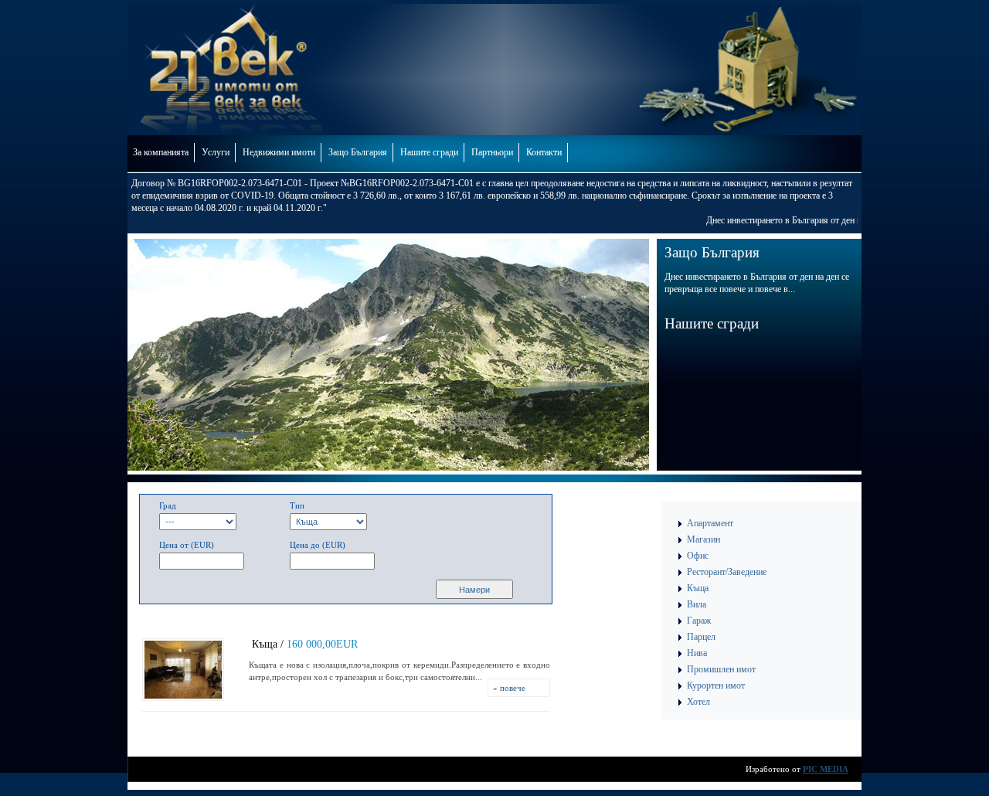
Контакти (544, 152)
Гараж (699, 620)
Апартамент (710, 523)
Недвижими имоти (279, 152)
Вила (696, 604)
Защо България (357, 152)
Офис (698, 555)
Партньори (492, 152)
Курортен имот (716, 685)
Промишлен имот (721, 669)
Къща (698, 588)
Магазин (703, 539)
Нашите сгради (429, 152)
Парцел (701, 636)
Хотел (698, 701)
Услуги (215, 152)
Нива (697, 653)
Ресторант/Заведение (726, 571)
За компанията (161, 152)
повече (512, 687)
